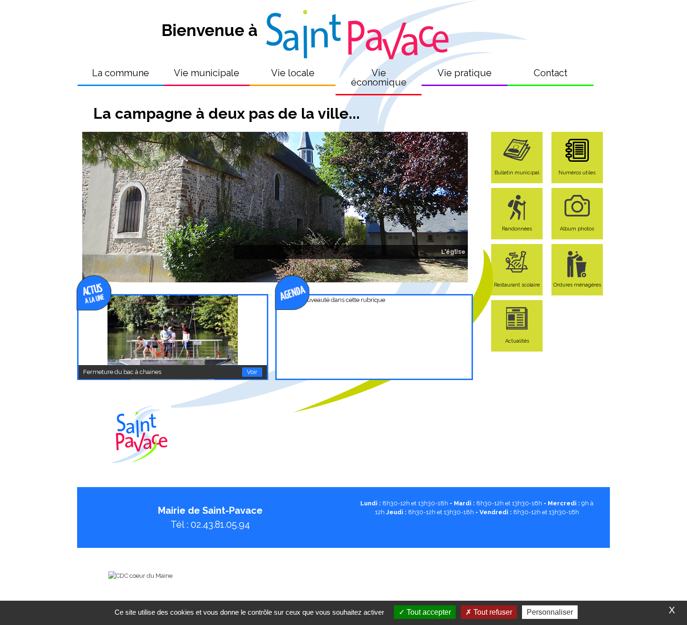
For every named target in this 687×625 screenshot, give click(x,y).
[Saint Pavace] (140, 458)
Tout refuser (492, 612)
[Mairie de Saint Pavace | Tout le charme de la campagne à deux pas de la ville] (356, 30)
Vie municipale (206, 73)
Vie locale (293, 73)
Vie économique (379, 77)
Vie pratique (464, 73)
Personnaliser (550, 612)
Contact (550, 73)
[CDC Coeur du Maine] (140, 575)
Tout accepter (428, 612)
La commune (120, 73)
